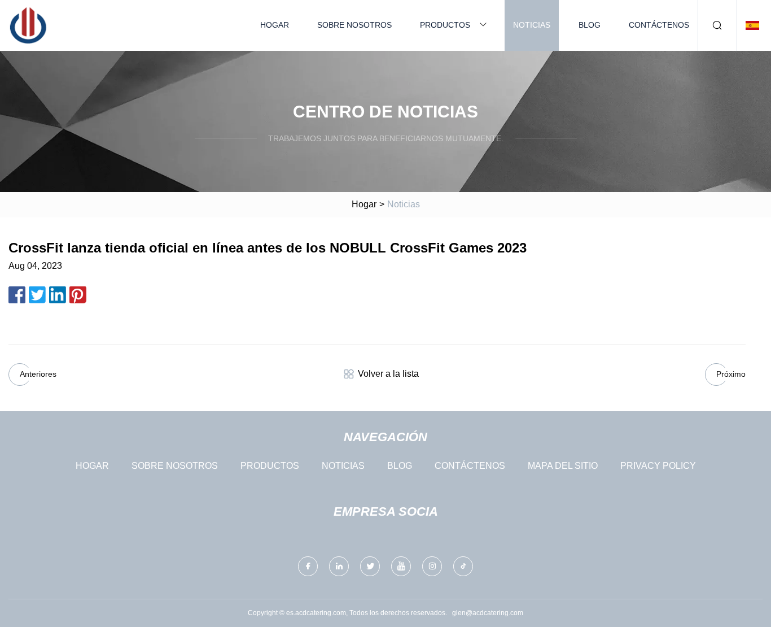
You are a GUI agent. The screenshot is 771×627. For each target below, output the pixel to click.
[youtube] (401, 566)
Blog (590, 24)
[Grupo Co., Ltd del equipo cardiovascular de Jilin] (28, 25)
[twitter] (370, 566)
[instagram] (432, 566)
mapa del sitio (563, 466)
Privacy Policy (658, 466)
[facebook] (308, 566)
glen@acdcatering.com (487, 613)
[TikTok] (463, 566)
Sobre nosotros (354, 24)
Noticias (531, 24)
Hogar (274, 24)
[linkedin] (339, 566)
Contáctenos (659, 24)
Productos (445, 24)
